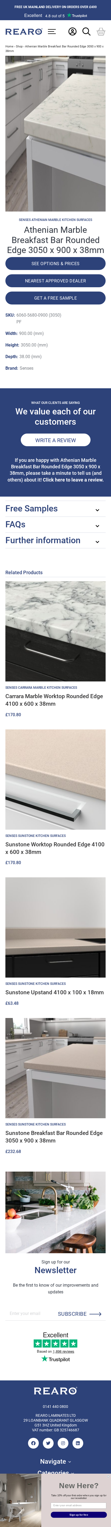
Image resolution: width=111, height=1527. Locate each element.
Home (9, 46)
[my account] (72, 31)
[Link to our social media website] (33, 1443)
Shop (19, 46)
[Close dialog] (108, 1476)
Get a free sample (55, 298)
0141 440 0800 (55, 1406)
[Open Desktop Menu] (52, 31)
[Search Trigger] (86, 31)
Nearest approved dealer (55, 280)
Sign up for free (79, 1514)
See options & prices (56, 263)
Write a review (55, 440)
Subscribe (72, 1313)
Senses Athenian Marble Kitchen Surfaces (55, 220)
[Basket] (101, 31)
